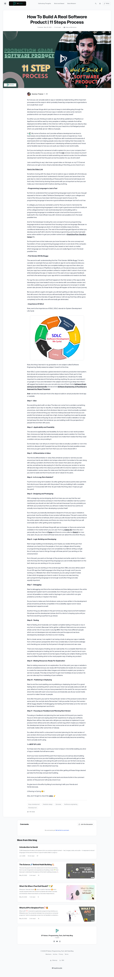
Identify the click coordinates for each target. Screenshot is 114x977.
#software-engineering (70, 804)
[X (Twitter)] (45, 94)
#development (32, 808)
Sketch (75, 532)
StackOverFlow (72, 234)
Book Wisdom (71, 3)
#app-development (34, 804)
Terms (66, 954)
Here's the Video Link (35, 169)
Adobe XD (68, 529)
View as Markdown (71, 27)
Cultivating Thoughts (44, 3)
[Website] (60, 941)
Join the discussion (87, 824)
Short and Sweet (59, 3)
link (63, 153)
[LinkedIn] (47, 94)
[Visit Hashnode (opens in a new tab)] (57, 968)
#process (58, 804)
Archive (55, 954)
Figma (50, 532)
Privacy (61, 954)
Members (48, 954)
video (51, 796)
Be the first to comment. (62, 830)
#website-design (48, 804)
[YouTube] (57, 941)
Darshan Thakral (37, 94)
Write (107, 3)
